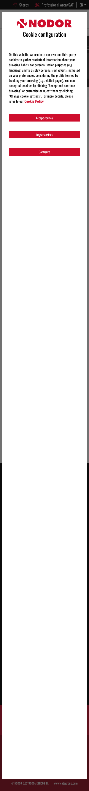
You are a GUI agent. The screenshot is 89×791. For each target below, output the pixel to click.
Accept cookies (44, 117)
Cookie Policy (34, 101)
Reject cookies (44, 134)
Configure (44, 151)
